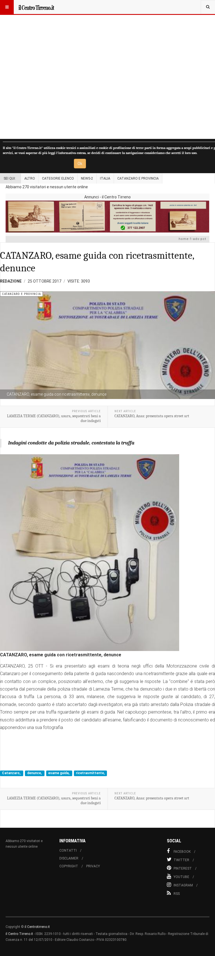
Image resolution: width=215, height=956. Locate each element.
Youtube (181, 877)
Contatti (68, 850)
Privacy (93, 866)
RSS (177, 894)
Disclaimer (68, 858)
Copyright (68, 866)
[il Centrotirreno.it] (36, 7)
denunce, (35, 773)
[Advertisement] (107, 69)
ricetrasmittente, (90, 773)
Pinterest (183, 868)
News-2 (87, 178)
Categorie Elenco (58, 178)
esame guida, (59, 773)
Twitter (181, 860)
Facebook (182, 852)
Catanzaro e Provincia (138, 178)
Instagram (183, 885)
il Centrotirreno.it (37, 927)
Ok (80, 163)
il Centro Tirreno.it (19, 934)
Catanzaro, (11, 773)
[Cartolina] (107, 216)
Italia (105, 178)
